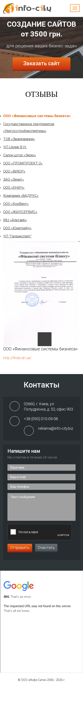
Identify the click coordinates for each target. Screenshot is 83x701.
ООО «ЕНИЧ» (13, 187)
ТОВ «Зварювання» (19, 139)
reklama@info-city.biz (55, 428)
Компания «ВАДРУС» (21, 195)
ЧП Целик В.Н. (15, 147)
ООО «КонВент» (16, 204)
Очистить (46, 547)
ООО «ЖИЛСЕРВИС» (20, 212)
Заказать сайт (41, 63)
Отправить (19, 547)
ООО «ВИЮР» (14, 171)
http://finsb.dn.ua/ (17, 358)
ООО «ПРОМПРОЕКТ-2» (23, 163)
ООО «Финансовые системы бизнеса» (37, 116)
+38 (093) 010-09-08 (41, 419)
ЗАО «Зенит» (13, 179)
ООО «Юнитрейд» (17, 228)
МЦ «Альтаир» (15, 220)
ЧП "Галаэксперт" (17, 236)
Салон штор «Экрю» (19, 155)
